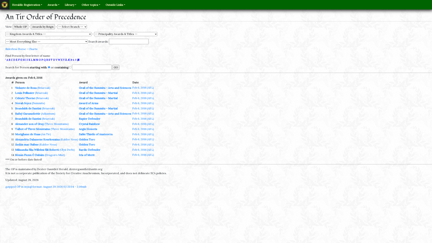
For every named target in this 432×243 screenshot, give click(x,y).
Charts (33, 49)
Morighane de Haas (27, 134)
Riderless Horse (15, 49)
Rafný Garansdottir (27, 113)
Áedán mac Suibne (27, 144)
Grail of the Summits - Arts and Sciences (105, 87)
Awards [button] (52, 4)
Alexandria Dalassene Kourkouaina (37, 139)
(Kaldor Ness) (69, 139)
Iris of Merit (87, 155)
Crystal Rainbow (89, 124)
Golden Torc (87, 139)
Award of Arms (88, 103)
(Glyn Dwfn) (67, 149)
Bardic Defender (89, 149)
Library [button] (69, 4)
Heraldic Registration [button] (26, 4)
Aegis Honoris (88, 129)
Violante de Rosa (26, 87)
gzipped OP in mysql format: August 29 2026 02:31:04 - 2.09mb (45, 186)
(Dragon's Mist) (55, 155)
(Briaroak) (43, 87)
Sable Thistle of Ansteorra (96, 134)
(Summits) (38, 103)
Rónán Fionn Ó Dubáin (29, 155)
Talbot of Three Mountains (32, 129)
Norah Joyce (23, 103)
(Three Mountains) (57, 124)
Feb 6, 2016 (143, 87)
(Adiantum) (48, 113)
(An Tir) (46, 134)
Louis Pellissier (24, 92)
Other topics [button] (90, 4)
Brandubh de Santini (28, 108)
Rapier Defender (89, 118)
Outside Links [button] (114, 4)
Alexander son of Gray (29, 124)
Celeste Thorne (25, 98)
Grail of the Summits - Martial (98, 92)
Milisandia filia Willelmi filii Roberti (37, 149)
